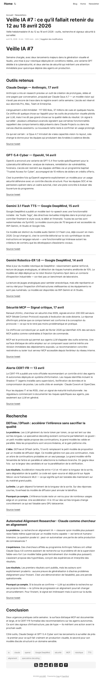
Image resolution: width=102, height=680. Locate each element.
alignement (12, 658)
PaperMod (65, 676)
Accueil (9, 15)
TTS (89, 652)
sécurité (58, 652)
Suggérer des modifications (51, 39)
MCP (68, 652)
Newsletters (20, 15)
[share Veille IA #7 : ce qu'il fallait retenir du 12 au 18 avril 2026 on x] (36, 665)
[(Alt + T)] (15, 4)
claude (17, 652)
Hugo (58, 676)
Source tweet (13, 144)
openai (27, 652)
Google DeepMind (42, 652)
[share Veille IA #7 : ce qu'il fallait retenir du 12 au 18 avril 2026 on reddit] (46, 665)
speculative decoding (31, 658)
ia (8, 652)
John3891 (42, 676)
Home (8, 4)
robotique (79, 652)
